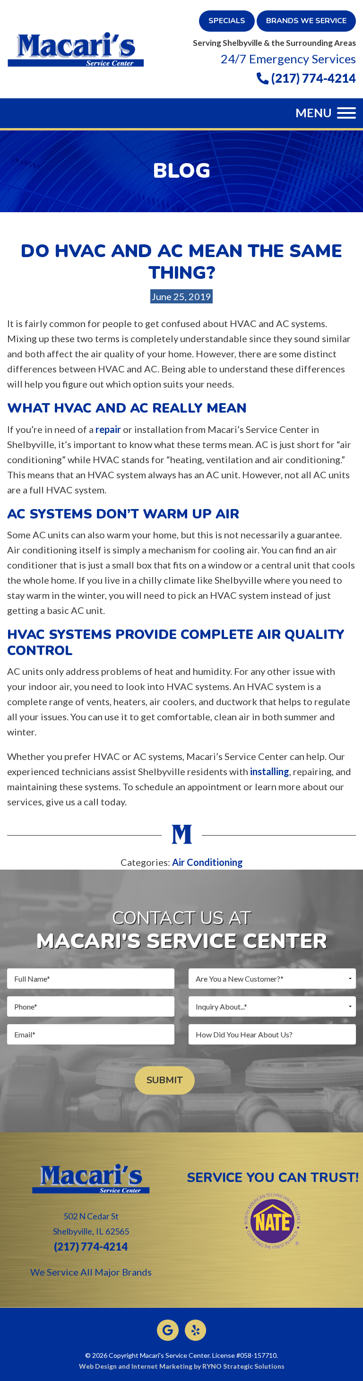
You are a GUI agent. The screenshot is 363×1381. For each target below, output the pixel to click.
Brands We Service (306, 21)
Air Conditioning (207, 862)
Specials (226, 21)
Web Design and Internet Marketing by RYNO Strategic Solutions (182, 1366)
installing (269, 771)
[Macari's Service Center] (75, 47)
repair (108, 429)
